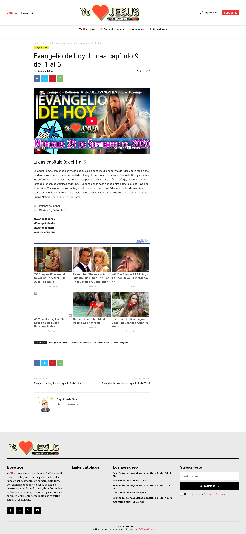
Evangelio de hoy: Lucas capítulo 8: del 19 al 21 (59, 383)
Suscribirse (207, 486)
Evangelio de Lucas (58, 342)
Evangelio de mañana (81, 342)
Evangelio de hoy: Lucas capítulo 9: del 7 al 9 (126, 383)
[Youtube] (37, 510)
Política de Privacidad (214, 494)
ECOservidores (147, 529)
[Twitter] (44, 78)
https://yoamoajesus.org (67, 404)
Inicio (36, 43)
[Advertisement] (185, 110)
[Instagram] (19, 510)
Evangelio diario (101, 342)
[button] (28, 12)
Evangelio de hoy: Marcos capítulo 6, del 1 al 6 (142, 497)
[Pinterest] (52, 78)
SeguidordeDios (45, 71)
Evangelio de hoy (50, 43)
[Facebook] (37, 78)
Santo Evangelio (120, 342)
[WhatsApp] (60, 78)
